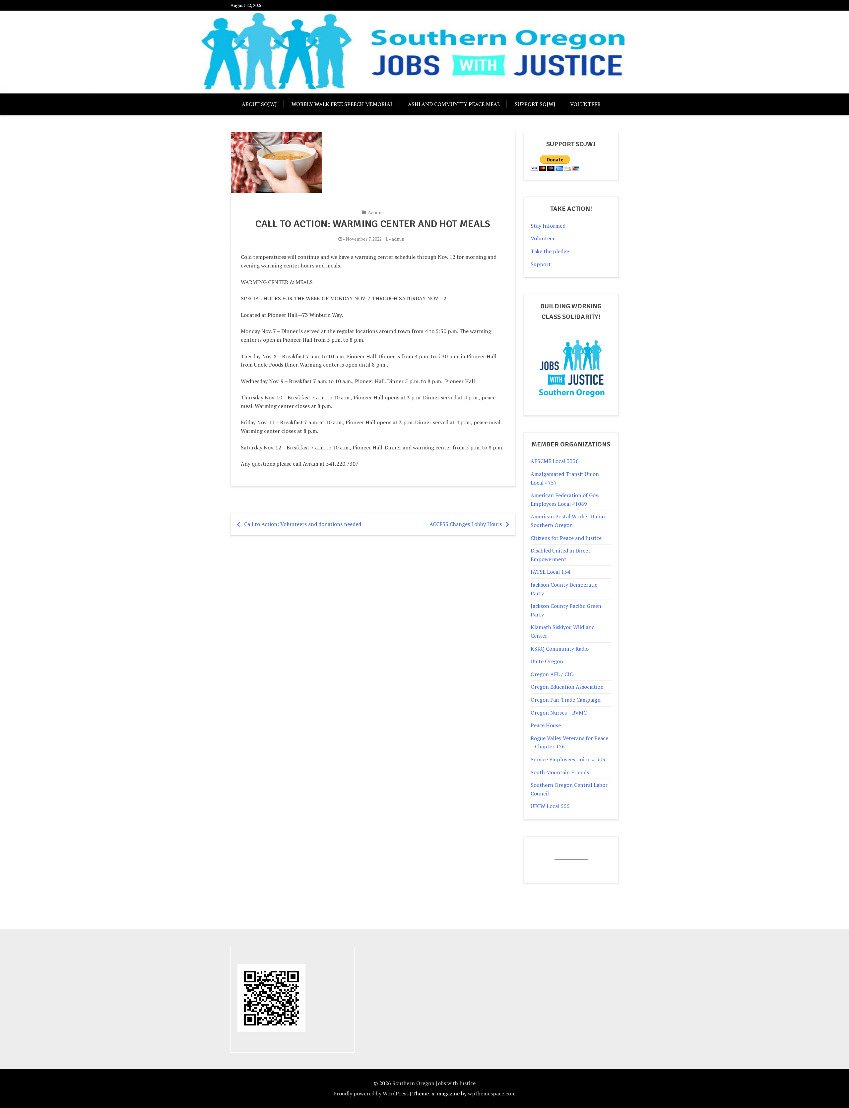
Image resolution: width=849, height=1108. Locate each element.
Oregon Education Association (567, 686)
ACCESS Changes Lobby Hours (465, 524)
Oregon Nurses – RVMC (559, 712)
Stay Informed (548, 225)
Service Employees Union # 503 (568, 759)
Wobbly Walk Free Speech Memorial (342, 104)
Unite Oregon (547, 661)
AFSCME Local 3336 (555, 461)
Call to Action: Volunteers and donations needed (302, 524)
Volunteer (585, 104)
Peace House (546, 725)
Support (541, 264)
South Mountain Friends (560, 772)
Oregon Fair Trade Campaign (566, 699)
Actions (376, 212)
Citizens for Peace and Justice (566, 538)
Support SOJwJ (535, 104)
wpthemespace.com (492, 1093)
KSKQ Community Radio (560, 648)
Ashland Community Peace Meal (454, 104)
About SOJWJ (259, 104)
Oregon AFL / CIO (552, 674)
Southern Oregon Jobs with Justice (434, 1083)
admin (398, 239)
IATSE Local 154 (550, 571)
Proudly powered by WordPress (371, 1093)
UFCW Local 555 (550, 806)
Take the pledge (550, 251)
